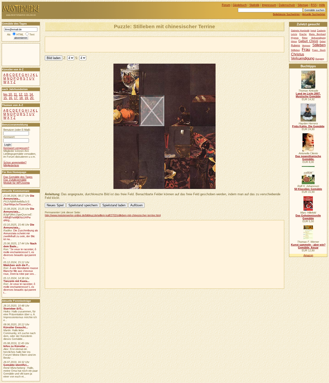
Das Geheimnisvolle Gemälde (308, 217)
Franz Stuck (319, 50)
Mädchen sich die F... (16, 265)
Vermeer (306, 45)
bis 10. (8, 94)
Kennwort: (9, 136)
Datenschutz (287, 5)
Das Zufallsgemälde (14, 179)
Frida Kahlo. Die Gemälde (308, 126)
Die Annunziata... (18, 197)
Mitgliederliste (11, 165)
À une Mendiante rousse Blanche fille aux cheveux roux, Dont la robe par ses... (20, 271)
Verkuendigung (302, 58)
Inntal (313, 30)
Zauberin (321, 30)
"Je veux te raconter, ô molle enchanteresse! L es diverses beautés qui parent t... (19, 253)
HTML (20, 34)
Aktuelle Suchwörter (313, 14)
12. (21, 94)
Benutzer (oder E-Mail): (17, 129)
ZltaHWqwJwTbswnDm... (18, 204)
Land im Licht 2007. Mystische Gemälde (308, 95)
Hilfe (322, 5)
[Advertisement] (101, 44)
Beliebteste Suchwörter (286, 14)
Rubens (295, 45)
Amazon (308, 255)
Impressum (269, 5)
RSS (314, 5)
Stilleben (319, 45)
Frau (306, 49)
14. (31, 94)
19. (27, 98)
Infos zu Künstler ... (15, 346)
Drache (303, 34)
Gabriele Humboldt (300, 30)
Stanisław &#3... (13, 308)
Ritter (305, 38)
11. (16, 94)
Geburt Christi (308, 41)
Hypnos (295, 38)
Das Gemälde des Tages (18, 176)
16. (11, 98)
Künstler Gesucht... (15, 327)
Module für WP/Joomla (16, 182)
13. (26, 94)
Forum (226, 5)
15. (5, 98)
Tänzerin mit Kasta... (16, 281)
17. (16, 98)
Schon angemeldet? (14, 162)
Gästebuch (240, 5)
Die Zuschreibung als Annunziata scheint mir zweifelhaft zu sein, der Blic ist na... (20, 235)
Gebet (323, 41)
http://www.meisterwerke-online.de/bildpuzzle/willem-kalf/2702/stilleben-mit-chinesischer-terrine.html (103, 215)
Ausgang (319, 59)
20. (32, 98)
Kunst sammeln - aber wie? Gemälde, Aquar (308, 246)
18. (21, 98)
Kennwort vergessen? (16, 148)
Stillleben (295, 50)
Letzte (294, 34)
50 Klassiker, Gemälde (308, 189)
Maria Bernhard (317, 34)
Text (31, 34)
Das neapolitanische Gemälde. (308, 158)
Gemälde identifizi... (16, 364)
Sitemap (302, 5)
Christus (297, 54)
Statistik (254, 5)
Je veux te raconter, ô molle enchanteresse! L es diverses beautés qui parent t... (19, 288)
